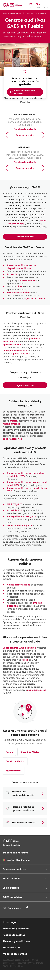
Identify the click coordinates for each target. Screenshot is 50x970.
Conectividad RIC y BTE (19, 525)
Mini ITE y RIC (14, 504)
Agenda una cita (25, 236)
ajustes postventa (35, 298)
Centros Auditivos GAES (16, 350)
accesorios (16, 438)
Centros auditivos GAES (12, 13)
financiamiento (11, 423)
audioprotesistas (36, 689)
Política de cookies (14, 935)
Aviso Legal (9, 922)
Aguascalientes (13, 770)
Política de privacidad (16, 928)
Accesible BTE (14, 510)
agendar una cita (20, 353)
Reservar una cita (25, 135)
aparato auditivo (12, 344)
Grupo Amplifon (12, 845)
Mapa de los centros (15, 953)
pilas (19, 286)
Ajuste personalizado (18, 584)
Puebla (9, 752)
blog (25, 659)
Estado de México (15, 761)
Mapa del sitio (11, 947)
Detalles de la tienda (25, 129)
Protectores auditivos (19, 292)
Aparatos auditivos (17, 265)
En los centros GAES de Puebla (19, 647)
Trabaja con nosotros (15, 852)
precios (13, 420)
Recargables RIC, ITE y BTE (21, 516)
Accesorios (13, 274)
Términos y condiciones (16, 941)
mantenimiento (27, 280)
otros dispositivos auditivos (21, 267)
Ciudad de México (29, 752)
